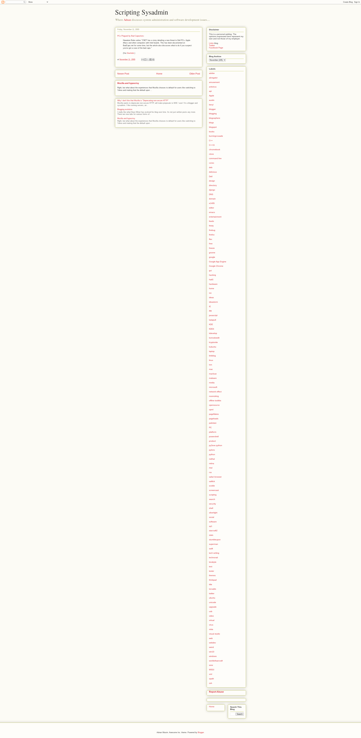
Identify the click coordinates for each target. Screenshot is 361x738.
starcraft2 (213, 530)
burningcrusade (216, 136)
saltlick (212, 481)
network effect (215, 392)
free (211, 243)
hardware (213, 284)
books (211, 131)
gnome (212, 252)
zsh (210, 683)
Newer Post (123, 73)
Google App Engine (217, 261)
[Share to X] (148, 59)
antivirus (212, 87)
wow (211, 665)
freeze (212, 248)
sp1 (210, 526)
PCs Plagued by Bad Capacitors (130, 36)
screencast (214, 490)
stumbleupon (215, 539)
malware (213, 378)
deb (210, 167)
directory (213, 185)
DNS (211, 194)
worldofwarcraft (216, 661)
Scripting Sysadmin (141, 11)
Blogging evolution (124, 109)
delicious (213, 172)
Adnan (127, 20)
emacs (212, 212)
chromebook (214, 149)
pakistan (212, 423)
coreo (211, 163)
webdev (212, 643)
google (212, 257)
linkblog (212, 356)
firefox (211, 235)
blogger (212, 109)
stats (211, 535)
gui (210, 270)
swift (211, 548)
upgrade (212, 607)
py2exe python (215, 445)
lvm (210, 365)
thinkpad (213, 580)
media (211, 382)
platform (212, 432)
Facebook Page (216, 48)
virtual (211, 620)
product (212, 441)
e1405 (212, 203)
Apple (211, 95)
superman (213, 544)
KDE (211, 324)
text (210, 566)
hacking (212, 275)
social (211, 517)
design (212, 181)
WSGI (211, 669)
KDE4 (211, 329)
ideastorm (213, 302)
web (211, 638)
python (212, 454)
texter (211, 571)
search (212, 499)
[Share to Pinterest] (153, 59)
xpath (211, 678)
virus (211, 625)
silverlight (213, 513)
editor (211, 208)
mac (211, 369)
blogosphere (214, 118)
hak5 (211, 279)
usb (210, 611)
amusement (214, 82)
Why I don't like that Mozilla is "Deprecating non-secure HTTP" (143, 100)
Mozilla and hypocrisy (128, 83)
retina (211, 463)
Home (159, 73)
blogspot (213, 127)
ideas (211, 297)
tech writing (214, 553)
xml (210, 674)
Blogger (201, 732)
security (212, 504)
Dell (210, 176)
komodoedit (214, 338)
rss (210, 472)
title (210, 584)
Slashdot (130, 53)
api (210, 91)
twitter (211, 593)
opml (211, 409)
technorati (213, 557)
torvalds (212, 589)
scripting (212, 495)
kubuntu (212, 347)
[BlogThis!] (145, 59)
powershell (214, 436)
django (212, 190)
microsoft (213, 387)
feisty (211, 226)
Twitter (212, 45)
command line (215, 158)
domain (212, 199)
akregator (213, 78)
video (211, 616)
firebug (212, 230)
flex (210, 239)
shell (211, 508)
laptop (211, 351)
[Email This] (142, 59)
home (211, 288)
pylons (212, 450)
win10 (211, 652)
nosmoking (214, 396)
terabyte (212, 562)
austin (211, 100)
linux (211, 360)
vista (211, 629)
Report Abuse (216, 691)
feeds (211, 221)
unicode (212, 602)
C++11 (212, 145)
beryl (211, 105)
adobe (212, 73)
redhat (212, 459)
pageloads (213, 418)
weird (211, 647)
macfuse (213, 374)
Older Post (194, 73)
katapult (212, 320)
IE (210, 306)
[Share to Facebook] (150, 59)
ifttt (210, 311)
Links (211, 43)
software (213, 522)
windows (213, 656)
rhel (210, 468)
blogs (211, 122)
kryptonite (213, 342)
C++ (211, 140)
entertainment (215, 217)
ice (210, 293)
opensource (214, 405)
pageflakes (214, 414)
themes (212, 575)
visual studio (214, 634)
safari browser (215, 477)
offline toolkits (215, 400)
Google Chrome (216, 266)
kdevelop (213, 333)
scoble (212, 486)
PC (210, 427)
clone (211, 154)
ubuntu (212, 598)
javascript (213, 315)
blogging (213, 113)
